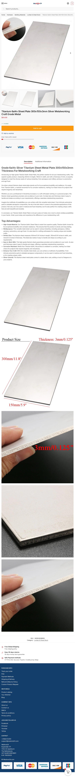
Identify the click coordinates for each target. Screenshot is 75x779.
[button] (72, 3)
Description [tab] (28, 161)
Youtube (4, 728)
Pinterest (4, 726)
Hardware (10, 15)
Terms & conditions (7, 713)
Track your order (6, 671)
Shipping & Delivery (8, 679)
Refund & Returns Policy (9, 682)
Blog (3, 697)
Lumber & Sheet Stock (33, 15)
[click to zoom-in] (37, 53)
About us (4, 705)
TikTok (3, 731)
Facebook (4, 723)
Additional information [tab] (43, 161)
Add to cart (37, 128)
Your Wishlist (5, 695)
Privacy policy (6, 716)
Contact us (5, 708)
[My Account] (68, 3)
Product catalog (6, 692)
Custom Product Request (9, 684)
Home (3, 15)
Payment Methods (7, 676)
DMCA (3, 710)
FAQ (2, 674)
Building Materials (20, 15)
